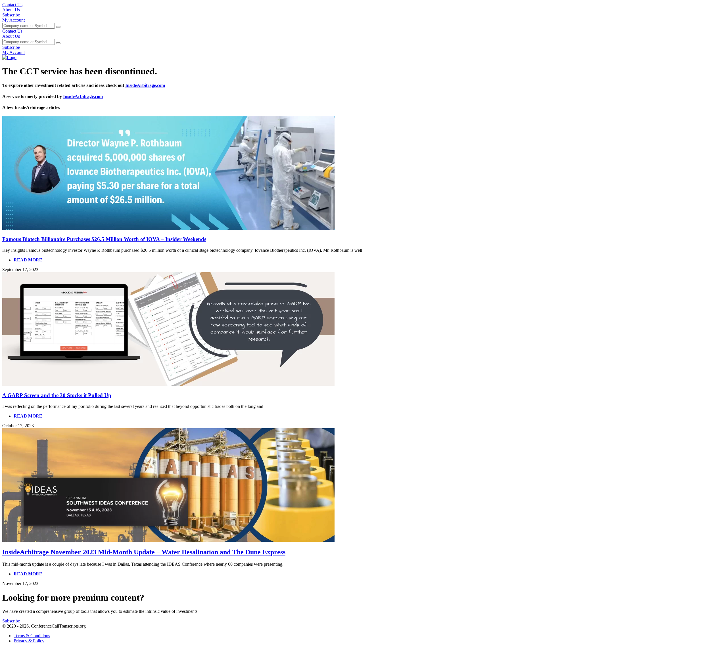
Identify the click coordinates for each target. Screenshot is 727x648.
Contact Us (12, 4)
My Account (13, 20)
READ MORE (28, 259)
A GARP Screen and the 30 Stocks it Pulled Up (56, 395)
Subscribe (11, 14)
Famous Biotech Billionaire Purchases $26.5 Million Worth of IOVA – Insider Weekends (104, 239)
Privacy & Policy (29, 640)
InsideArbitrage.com (145, 85)
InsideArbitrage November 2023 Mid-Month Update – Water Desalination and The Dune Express (143, 552)
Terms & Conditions (32, 635)
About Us (11, 9)
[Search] (58, 27)
